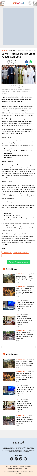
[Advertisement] (18, 26)
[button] (34, 3)
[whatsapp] (30, 61)
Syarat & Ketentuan (25, 466)
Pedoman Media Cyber (15, 468)
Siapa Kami (8, 466)
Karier (25, 468)
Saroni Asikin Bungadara (15, 62)
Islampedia (11, 50)
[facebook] (26, 61)
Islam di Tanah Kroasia (12, 215)
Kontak (15, 466)
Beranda (4, 50)
